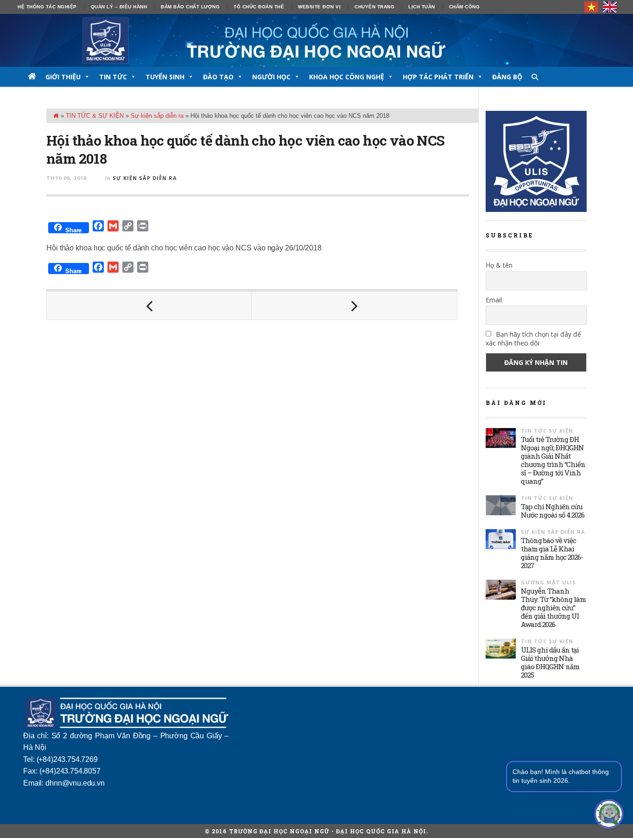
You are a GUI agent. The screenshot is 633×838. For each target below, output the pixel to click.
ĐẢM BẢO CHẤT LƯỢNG (190, 6)
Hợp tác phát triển (438, 76)
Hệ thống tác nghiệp (47, 6)
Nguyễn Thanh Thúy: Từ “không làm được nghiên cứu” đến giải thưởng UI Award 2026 (553, 607)
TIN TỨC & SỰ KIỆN (95, 115)
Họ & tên (499, 265)
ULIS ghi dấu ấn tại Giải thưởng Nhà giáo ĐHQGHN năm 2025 (550, 662)
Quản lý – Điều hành (119, 6)
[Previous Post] (149, 306)
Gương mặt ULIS (548, 582)
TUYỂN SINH (165, 76)
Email (494, 299)
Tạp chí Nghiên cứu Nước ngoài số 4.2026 (552, 510)
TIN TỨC (113, 76)
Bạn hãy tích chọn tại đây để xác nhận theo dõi (533, 338)
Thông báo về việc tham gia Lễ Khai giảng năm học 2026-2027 (552, 552)
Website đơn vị (319, 6)
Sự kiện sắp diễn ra (157, 115)
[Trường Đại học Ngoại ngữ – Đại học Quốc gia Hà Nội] (316, 40)
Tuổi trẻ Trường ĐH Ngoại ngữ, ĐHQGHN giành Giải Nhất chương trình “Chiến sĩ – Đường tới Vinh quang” (553, 460)
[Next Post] (354, 306)
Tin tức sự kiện (547, 430)
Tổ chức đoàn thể (259, 6)
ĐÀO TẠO (218, 76)
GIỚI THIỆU (63, 76)
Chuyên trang (374, 6)
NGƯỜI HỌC (271, 76)
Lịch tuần (421, 6)
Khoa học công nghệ (346, 76)
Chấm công (464, 6)
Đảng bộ (507, 76)
